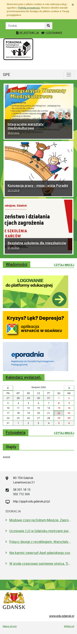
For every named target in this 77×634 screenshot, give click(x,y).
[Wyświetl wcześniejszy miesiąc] (8, 388)
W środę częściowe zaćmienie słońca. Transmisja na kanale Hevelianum (40, 564)
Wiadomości (16, 264)
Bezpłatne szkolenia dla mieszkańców (37, 245)
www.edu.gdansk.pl (61, 616)
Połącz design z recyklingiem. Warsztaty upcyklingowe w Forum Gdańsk (40, 542)
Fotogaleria (15, 432)
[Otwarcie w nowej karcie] (35, 291)
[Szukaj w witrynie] (48, 25)
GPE (6, 74)
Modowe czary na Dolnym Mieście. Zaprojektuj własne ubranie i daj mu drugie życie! (40, 520)
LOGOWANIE (53, 33)
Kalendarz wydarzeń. (23, 377)
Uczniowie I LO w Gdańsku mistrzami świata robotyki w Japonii (40, 531)
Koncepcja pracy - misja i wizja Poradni (38, 188)
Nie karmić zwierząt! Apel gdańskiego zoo (39, 553)
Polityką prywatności (29, 7)
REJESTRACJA (29, 33)
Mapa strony (10, 626)
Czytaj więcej (64, 265)
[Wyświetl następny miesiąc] (69, 388)
